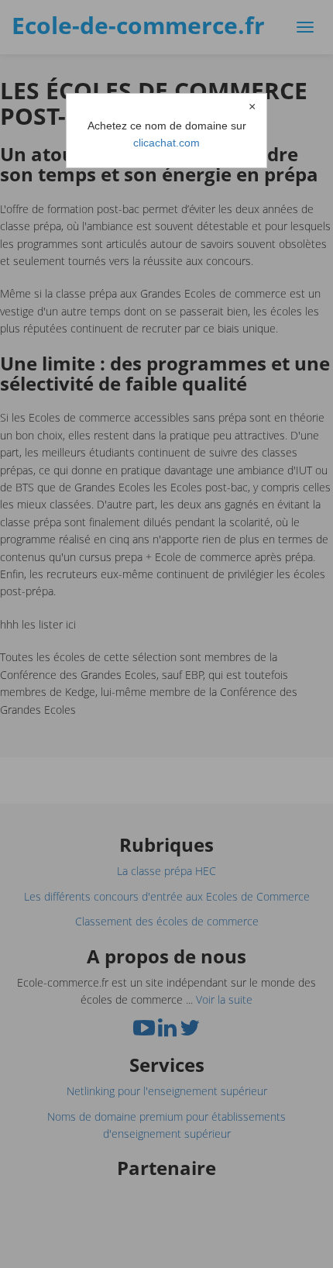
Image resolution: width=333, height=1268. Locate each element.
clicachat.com (166, 142)
